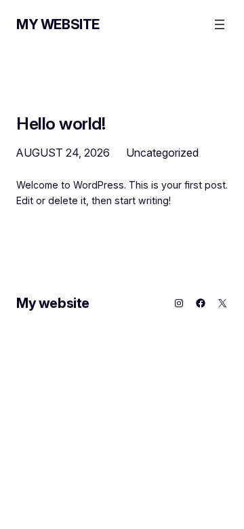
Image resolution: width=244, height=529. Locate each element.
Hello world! (60, 124)
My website (58, 24)
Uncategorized (162, 152)
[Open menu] (219, 24)
